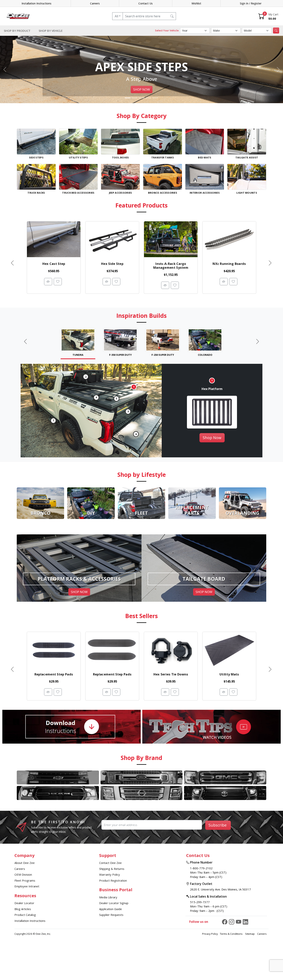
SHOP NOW (141, 89)
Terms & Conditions (231, 934)
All (116, 16)
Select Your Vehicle (167, 30)
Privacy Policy (210, 934)
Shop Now (212, 437)
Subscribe (217, 825)
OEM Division (23, 874)
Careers (95, 3)
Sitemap (250, 934)
